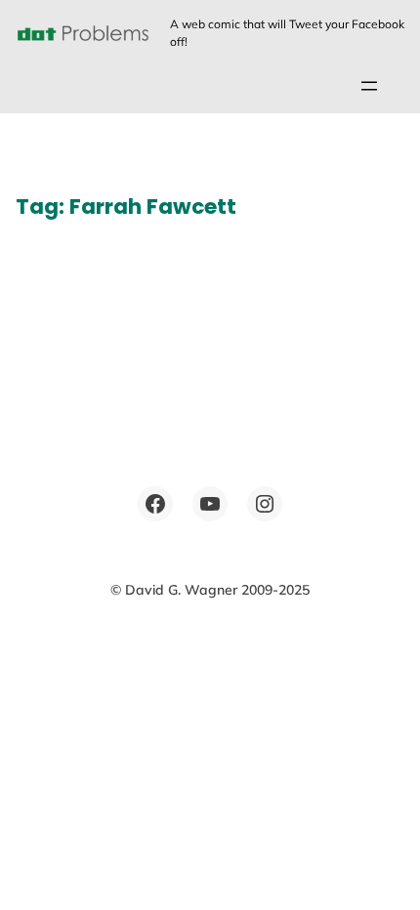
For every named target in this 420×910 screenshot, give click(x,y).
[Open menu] (369, 86)
